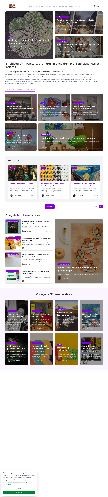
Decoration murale (79, 6)
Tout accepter (19, 492)
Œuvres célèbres (63, 6)
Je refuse (19, 488)
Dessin (71, 6)
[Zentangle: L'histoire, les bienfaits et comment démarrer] (29, 35)
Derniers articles (33, 6)
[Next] (101, 206)
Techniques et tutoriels (51, 6)
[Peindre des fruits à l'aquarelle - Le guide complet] (79, 251)
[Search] (94, 6)
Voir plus (49, 206)
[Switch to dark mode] (98, 6)
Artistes (41, 6)
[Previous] (96, 206)
